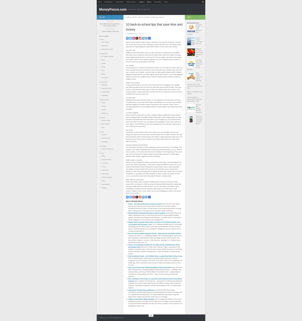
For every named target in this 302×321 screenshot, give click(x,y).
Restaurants (105, 95)
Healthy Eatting (105, 92)
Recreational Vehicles (107, 49)
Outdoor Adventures (107, 177)
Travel (166, 2)
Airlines (103, 156)
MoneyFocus (131, 33)
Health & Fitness (131, 2)
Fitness (103, 102)
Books (103, 60)
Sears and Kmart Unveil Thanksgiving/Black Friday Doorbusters (149, 267)
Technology (157, 2)
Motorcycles (105, 45)
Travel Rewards (106, 184)
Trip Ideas (104, 188)
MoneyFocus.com (112, 9)
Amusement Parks (106, 159)
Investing (104, 134)
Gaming (104, 63)
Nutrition (104, 109)
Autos (99, 2)
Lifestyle (141, 2)
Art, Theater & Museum (108, 56)
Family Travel (105, 170)
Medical (104, 106)
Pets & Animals (106, 124)
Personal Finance (157, 17)
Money (149, 2)
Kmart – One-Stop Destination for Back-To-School (145, 204)
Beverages (104, 84)
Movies (103, 67)
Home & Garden (131, 17)
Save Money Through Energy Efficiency (141, 290)
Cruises (104, 166)
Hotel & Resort (105, 173)
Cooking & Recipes (107, 88)
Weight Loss (105, 113)
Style (103, 127)
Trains (103, 180)
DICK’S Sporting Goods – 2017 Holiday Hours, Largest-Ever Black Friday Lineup (155, 256)
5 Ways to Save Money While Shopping (141, 299)
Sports (103, 74)
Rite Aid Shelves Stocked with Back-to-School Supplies (146, 213)
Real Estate (105, 141)
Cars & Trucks (105, 42)
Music (103, 70)
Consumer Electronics (107, 149)
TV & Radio (105, 77)
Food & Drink (119, 2)
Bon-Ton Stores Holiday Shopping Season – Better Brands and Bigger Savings (154, 233)
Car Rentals (105, 163)
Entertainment (108, 2)
